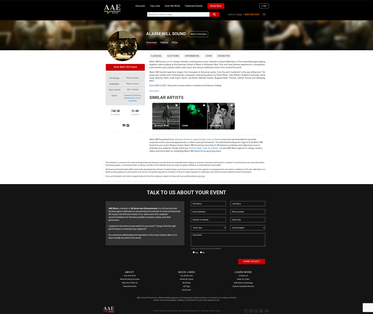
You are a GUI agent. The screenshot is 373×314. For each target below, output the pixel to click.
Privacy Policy (214, 311)
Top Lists (155, 5)
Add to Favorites (198, 34)
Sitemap (204, 311)
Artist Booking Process (129, 279)
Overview (151, 42)
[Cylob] (193, 116)
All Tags (186, 286)
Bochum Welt (161, 125)
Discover (140, 5)
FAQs (175, 42)
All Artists (186, 283)
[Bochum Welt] (166, 116)
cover (138, 98)
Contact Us (243, 276)
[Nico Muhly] (221, 116)
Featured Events (194, 5)
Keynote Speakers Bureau (243, 286)
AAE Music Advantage (243, 283)
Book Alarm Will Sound (125, 67)
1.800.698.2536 (251, 14)
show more (154, 91)
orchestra (133, 101)
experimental (129, 98)
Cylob (185, 125)
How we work (172, 5)
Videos (164, 42)
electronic (136, 95)
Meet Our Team (243, 279)
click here (201, 176)
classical (128, 95)
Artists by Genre (186, 279)
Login (264, 6)
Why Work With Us (130, 283)
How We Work (130, 276)
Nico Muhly (215, 125)
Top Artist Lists (186, 276)
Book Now (215, 5)
